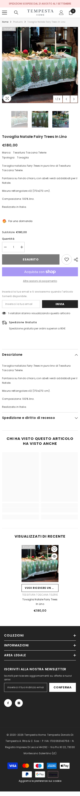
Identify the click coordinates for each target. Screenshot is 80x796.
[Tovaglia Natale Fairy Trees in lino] (40, 563)
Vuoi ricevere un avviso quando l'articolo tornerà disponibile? (41, 588)
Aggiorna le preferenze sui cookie (40, 781)
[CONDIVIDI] (75, 260)
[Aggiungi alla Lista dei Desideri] (67, 259)
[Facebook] (8, 703)
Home (5, 21)
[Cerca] (16, 12)
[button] (66, 99)
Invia (60, 304)
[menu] (4, 12)
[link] (20, 510)
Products (18, 21)
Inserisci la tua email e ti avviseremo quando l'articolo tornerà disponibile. (37, 294)
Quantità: (8, 239)
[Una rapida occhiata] (54, 556)
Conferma (63, 687)
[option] (40, 65)
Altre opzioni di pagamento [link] (40, 281)
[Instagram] (19, 703)
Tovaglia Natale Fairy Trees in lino (39, 602)
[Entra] (61, 12)
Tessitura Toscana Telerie (29, 152)
